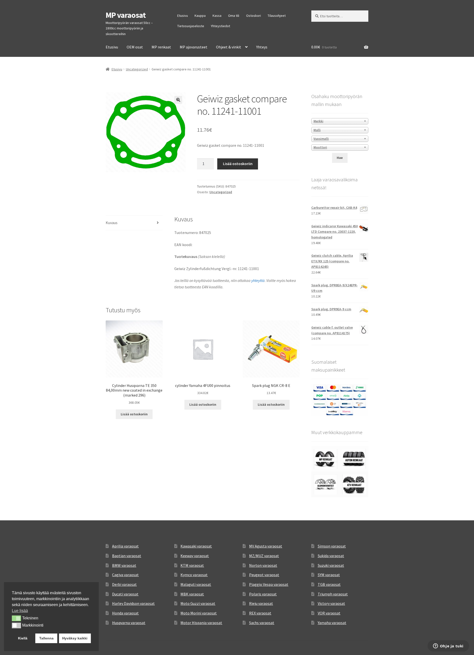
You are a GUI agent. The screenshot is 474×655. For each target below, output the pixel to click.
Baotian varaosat (126, 555)
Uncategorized (137, 69)
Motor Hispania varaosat (201, 622)
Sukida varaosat (331, 555)
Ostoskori (253, 15)
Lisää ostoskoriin (238, 163)
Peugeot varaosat (264, 574)
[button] (178, 100)
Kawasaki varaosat (196, 546)
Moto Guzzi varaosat (197, 603)
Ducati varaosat (125, 594)
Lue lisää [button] (20, 611)
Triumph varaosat (333, 594)
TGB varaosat (329, 584)
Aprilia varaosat (125, 546)
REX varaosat (260, 613)
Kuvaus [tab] (112, 222)
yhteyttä (258, 280)
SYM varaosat (329, 574)
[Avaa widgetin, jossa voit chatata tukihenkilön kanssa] (448, 646)
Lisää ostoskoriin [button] (134, 414)
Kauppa (200, 15)
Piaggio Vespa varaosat (268, 584)
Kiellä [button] (22, 638)
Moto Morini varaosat (198, 613)
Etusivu (182, 15)
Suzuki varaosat (331, 565)
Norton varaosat (263, 565)
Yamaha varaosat (332, 622)
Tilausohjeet (277, 15)
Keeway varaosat (194, 555)
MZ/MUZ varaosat (264, 555)
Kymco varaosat (194, 574)
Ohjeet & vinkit (228, 46)
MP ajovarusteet (193, 46)
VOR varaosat (329, 613)
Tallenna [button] (46, 638)
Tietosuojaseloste (190, 26)
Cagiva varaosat (125, 574)
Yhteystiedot (220, 26)
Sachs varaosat (261, 622)
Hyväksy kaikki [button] (74, 638)
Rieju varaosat (261, 603)
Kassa (217, 15)
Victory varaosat (331, 603)
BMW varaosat (124, 565)
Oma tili (233, 15)
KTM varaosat (192, 565)
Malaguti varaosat (195, 584)
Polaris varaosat (263, 594)
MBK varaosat (192, 594)
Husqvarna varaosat (128, 622)
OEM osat (135, 46)
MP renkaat (161, 46)
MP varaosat (126, 15)
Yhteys (261, 46)
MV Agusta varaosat (265, 546)
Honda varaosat (125, 613)
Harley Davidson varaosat (133, 603)
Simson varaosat (332, 546)
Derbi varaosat (124, 584)
